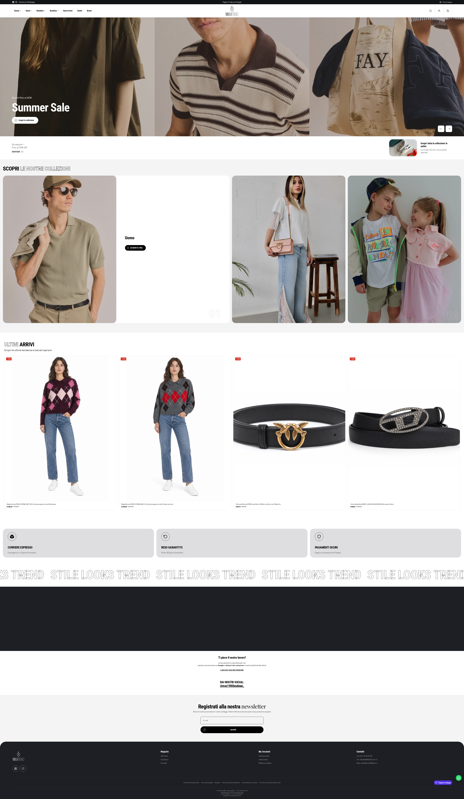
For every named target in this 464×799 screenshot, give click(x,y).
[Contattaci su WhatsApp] (459, 778)
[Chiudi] (257, 378)
